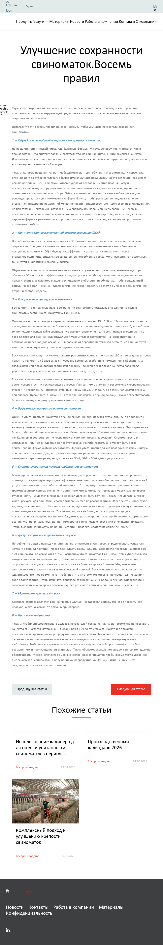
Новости (77, 22)
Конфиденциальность (29, 913)
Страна (30, 6)
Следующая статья (131, 689)
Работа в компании (101, 22)
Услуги (38, 22)
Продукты (24, 22)
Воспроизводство (27, 767)
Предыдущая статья (32, 689)
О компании (146, 22)
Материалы (59, 22)
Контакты (127, 22)
